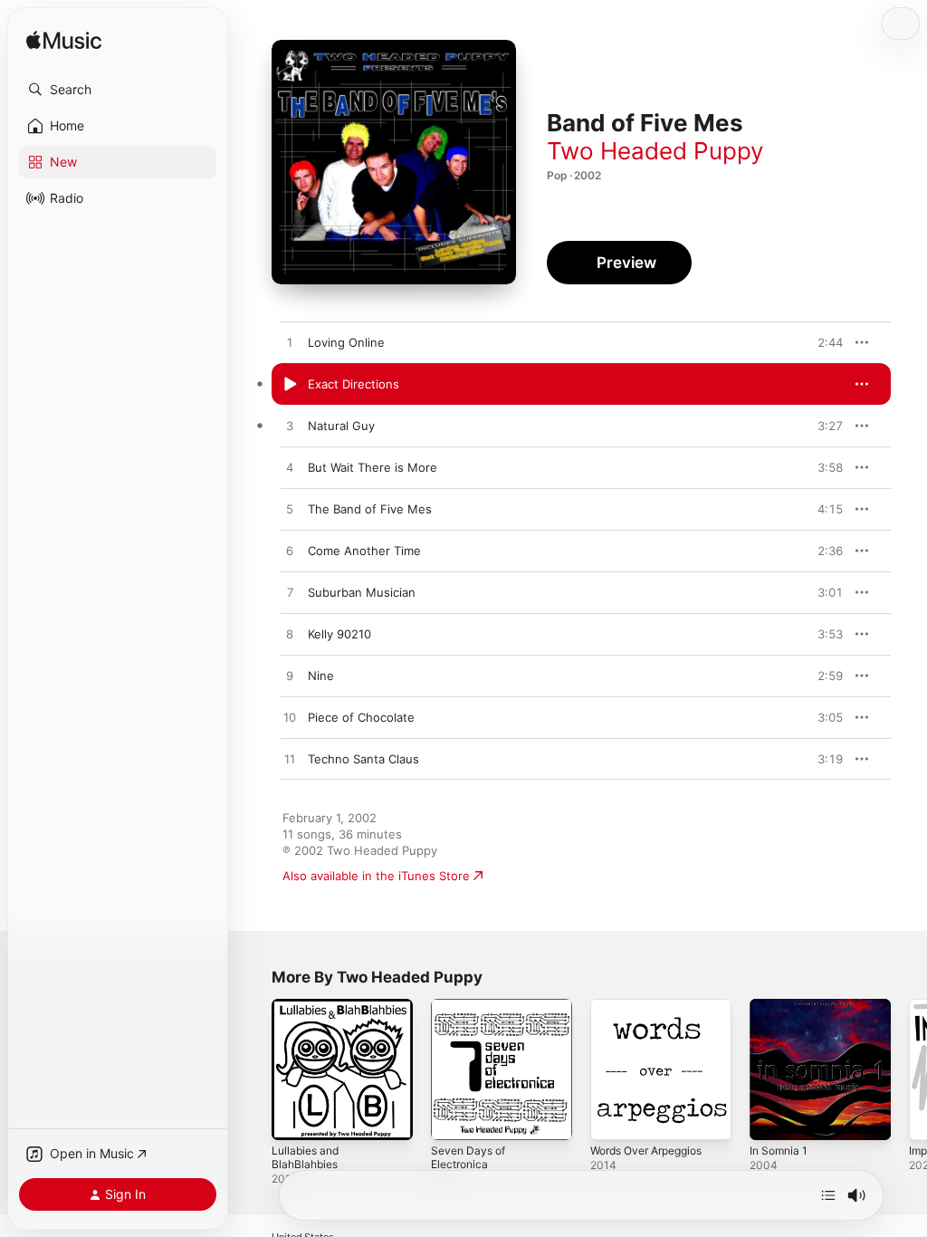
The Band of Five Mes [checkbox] (370, 509)
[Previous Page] (253, 1069)
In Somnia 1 (779, 1150)
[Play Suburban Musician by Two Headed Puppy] (290, 593)
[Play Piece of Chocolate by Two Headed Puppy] (290, 718)
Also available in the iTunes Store (376, 875)
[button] (117, 89)
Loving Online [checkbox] (346, 342)
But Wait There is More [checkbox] (372, 467)
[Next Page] (909, 1069)
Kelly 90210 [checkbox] (339, 634)
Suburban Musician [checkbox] (362, 592)
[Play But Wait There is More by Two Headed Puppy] (290, 468)
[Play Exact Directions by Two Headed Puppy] (290, 385)
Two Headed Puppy (655, 151)
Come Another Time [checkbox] (364, 550)
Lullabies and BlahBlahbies (305, 1157)
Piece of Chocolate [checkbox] (361, 717)
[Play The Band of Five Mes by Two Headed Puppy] (290, 510)
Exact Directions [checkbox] (353, 384)
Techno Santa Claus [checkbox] (363, 759)
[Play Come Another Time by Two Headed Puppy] (290, 551)
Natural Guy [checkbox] (341, 425)
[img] (63, 41)
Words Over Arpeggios (646, 1150)
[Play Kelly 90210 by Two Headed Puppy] (290, 635)
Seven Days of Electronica (468, 1157)
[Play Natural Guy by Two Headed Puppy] (290, 426)
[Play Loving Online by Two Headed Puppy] (290, 343)
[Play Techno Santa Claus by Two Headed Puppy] (290, 760)
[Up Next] (828, 1195)
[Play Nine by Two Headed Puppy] (290, 676)
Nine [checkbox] (321, 675)
